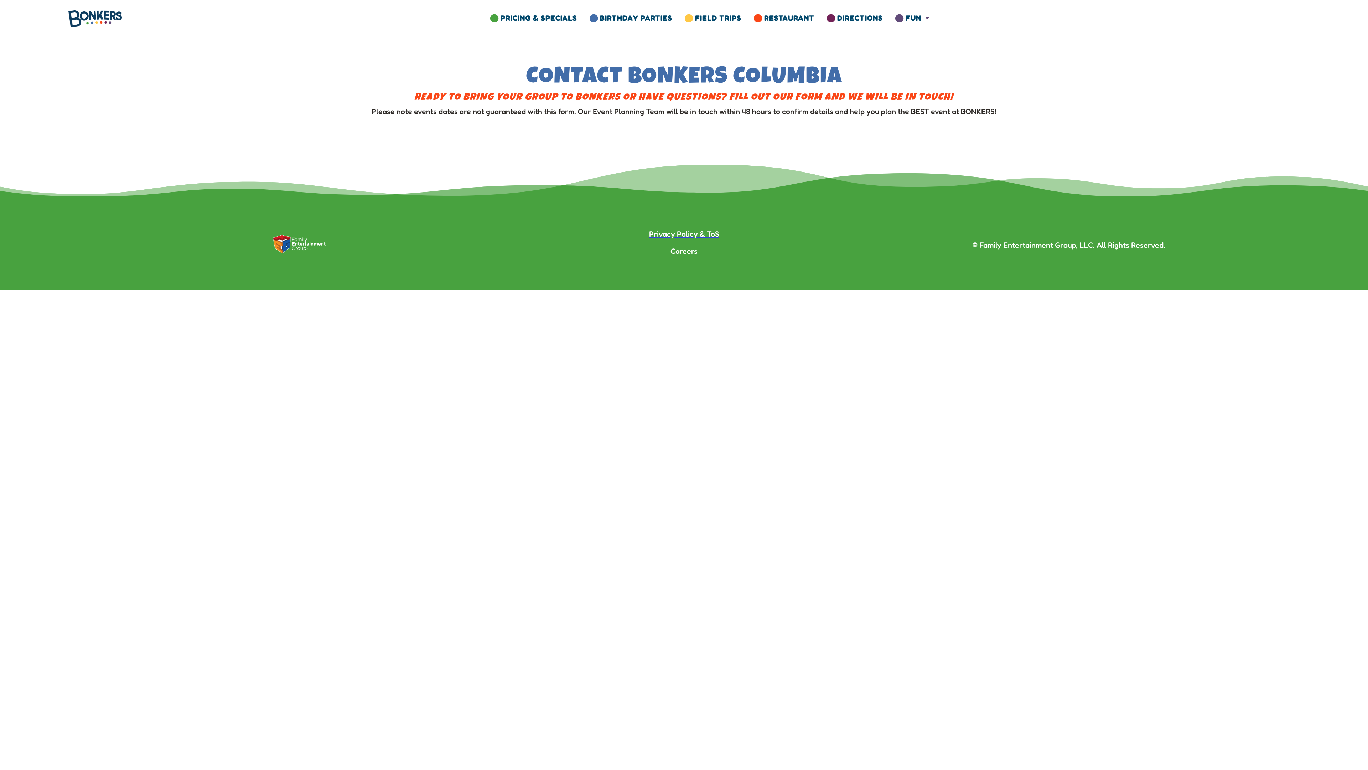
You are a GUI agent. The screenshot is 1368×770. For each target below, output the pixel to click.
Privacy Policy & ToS (684, 233)
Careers (684, 251)
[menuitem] (534, 18)
